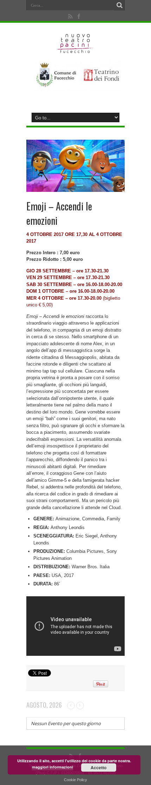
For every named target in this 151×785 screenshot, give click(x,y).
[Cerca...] (119, 5)
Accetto (98, 767)
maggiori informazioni (52, 767)
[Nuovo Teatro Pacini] (76, 50)
